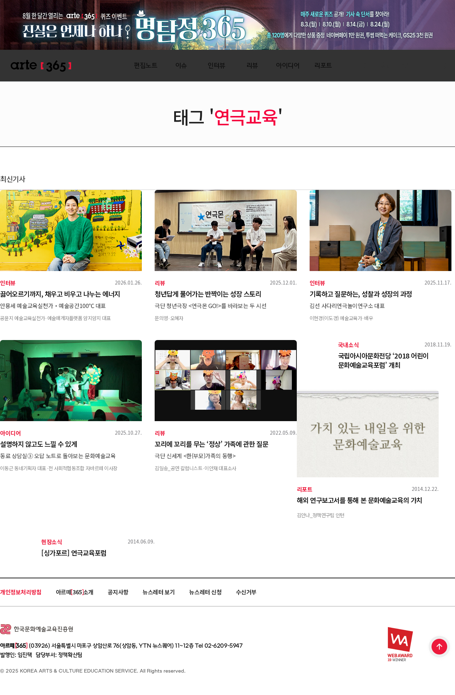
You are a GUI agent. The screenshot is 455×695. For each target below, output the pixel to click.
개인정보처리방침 (21, 592)
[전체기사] (384, 65)
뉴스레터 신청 (205, 592)
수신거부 (246, 592)
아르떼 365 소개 (74, 592)
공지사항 (118, 592)
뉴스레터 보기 (159, 592)
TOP (439, 647)
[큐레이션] (364, 65)
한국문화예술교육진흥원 (36, 629)
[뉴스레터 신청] (405, 66)
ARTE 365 (41, 66)
